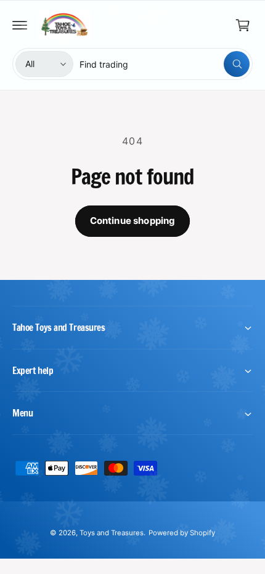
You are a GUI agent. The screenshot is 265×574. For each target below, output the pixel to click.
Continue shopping (133, 220)
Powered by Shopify (182, 532)
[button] (19, 25)
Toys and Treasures (112, 532)
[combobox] (164, 64)
